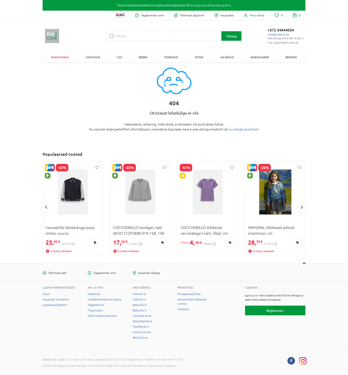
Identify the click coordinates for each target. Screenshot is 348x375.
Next (302, 207)
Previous (46, 207)
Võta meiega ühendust (102, 315)
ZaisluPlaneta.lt (142, 321)
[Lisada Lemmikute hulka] (97, 167)
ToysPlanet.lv (141, 326)
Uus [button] (119, 57)
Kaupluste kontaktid (55, 299)
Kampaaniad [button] (60, 57)
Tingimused (95, 310)
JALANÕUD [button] (227, 57)
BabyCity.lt (140, 305)
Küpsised (183, 309)
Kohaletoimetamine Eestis (104, 299)
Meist (46, 294)
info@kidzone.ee (278, 34)
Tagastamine (96, 305)
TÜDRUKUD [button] (171, 57)
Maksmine (94, 294)
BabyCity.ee (140, 337)
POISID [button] (199, 57)
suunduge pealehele (243, 129)
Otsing (231, 36)
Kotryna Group (142, 332)
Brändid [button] (291, 57)
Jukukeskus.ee (142, 315)
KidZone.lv (139, 299)
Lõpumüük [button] (92, 57)
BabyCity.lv (140, 310)
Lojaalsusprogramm (55, 305)
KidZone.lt (139, 294)
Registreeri (275, 310)
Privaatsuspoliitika (189, 294)
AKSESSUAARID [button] (259, 57)
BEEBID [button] (143, 57)
